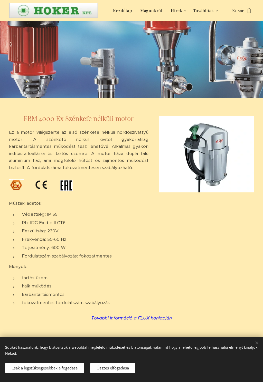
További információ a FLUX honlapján (131, 318)
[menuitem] (124, 10)
